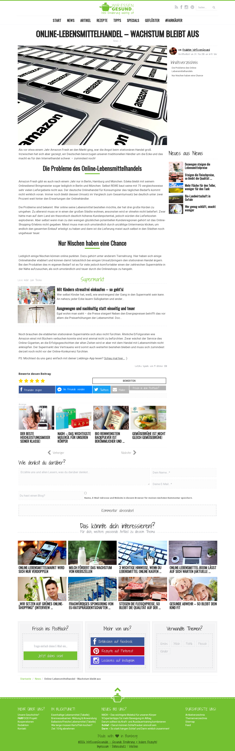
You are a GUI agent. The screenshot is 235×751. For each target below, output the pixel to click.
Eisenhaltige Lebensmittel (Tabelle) (70, 714)
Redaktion (23, 725)
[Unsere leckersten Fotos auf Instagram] (187, 7)
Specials (133, 20)
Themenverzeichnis (196, 718)
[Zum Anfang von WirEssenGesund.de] (117, 691)
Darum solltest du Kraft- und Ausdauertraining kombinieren (134, 721)
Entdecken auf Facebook (115, 641)
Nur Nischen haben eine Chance (187, 75)
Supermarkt (92, 279)
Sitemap (190, 721)
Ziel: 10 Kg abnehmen (63, 728)
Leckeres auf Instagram (118, 660)
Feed (188, 725)
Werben (133, 746)
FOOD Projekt (27, 718)
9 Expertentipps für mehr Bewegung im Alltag (126, 718)
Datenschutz (119, 746)
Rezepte (102, 20)
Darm (105, 728)
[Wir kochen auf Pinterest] (193, 7)
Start (57, 20)
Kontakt (22, 728)
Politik (189, 643)
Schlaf (105, 725)
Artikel (85, 20)
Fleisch (202, 643)
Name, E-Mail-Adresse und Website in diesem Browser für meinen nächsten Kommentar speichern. (138, 498)
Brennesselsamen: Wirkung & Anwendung (74, 718)
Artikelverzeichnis (195, 714)
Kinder (164, 651)
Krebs (164, 643)
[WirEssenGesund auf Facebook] (182, 7)
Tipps (117, 20)
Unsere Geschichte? (28, 714)
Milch (177, 643)
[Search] (214, 7)
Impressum (103, 746)
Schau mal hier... (114, 358)
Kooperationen (26, 721)
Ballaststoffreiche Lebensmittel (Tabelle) (73, 721)
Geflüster (152, 20)
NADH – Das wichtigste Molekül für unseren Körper (129, 714)
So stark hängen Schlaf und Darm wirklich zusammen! (140, 728)
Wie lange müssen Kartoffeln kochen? (71, 725)
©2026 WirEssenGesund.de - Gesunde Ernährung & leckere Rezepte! (117, 742)
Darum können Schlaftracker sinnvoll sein (133, 725)
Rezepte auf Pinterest (117, 651)
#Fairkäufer (173, 20)
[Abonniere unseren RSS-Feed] (177, 7)
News (70, 20)
